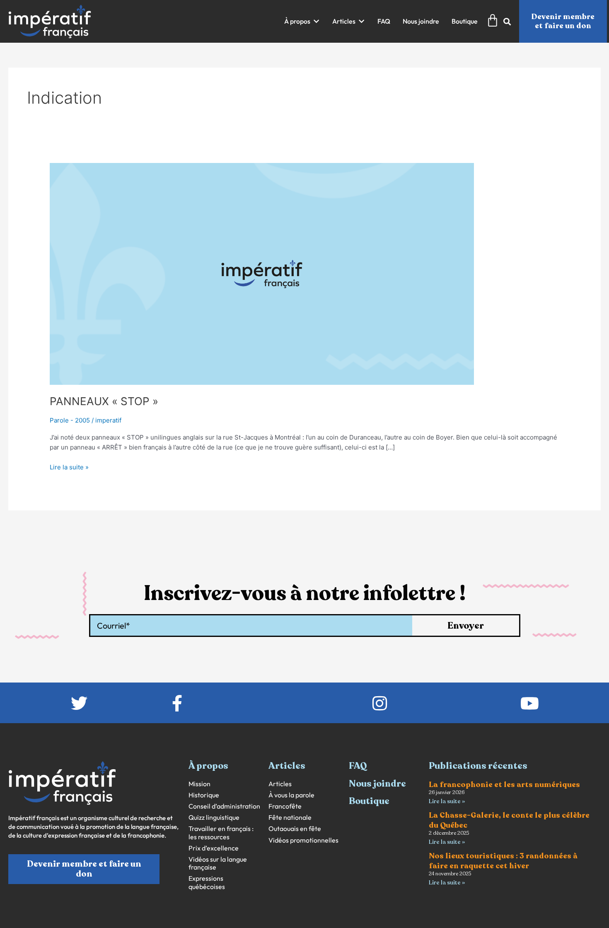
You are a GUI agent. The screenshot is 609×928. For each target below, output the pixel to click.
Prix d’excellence (213, 848)
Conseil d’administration (224, 806)
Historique (203, 795)
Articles (280, 784)
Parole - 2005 (70, 420)
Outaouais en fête (294, 829)
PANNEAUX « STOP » (104, 401)
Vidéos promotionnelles (303, 840)
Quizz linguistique (213, 817)
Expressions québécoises (206, 882)
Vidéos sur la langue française (217, 863)
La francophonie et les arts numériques (504, 785)
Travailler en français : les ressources (221, 833)
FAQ (358, 766)
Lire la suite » (69, 466)
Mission (199, 784)
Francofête (285, 806)
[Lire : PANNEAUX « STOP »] (262, 273)
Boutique (369, 801)
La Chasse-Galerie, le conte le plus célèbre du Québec (509, 820)
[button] (302, 21)
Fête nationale (290, 817)
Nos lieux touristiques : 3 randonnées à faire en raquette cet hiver (503, 860)
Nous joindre (377, 783)
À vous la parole (291, 795)
